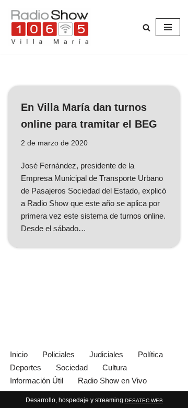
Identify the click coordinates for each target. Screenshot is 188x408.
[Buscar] (146, 27)
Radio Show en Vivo (112, 380)
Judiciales (106, 354)
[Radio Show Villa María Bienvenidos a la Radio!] (49, 27)
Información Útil (36, 380)
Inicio (19, 354)
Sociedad (72, 367)
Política (150, 354)
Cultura (114, 367)
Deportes (25, 367)
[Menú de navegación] (168, 27)
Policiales (58, 354)
